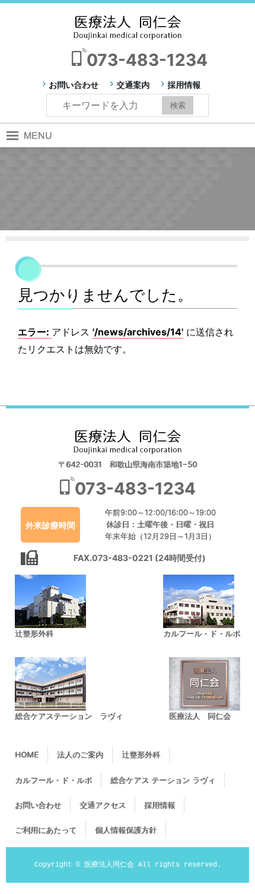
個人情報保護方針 (126, 830)
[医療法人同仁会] (127, 27)
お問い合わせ (73, 85)
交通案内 (132, 85)
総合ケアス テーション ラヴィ (162, 780)
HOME (27, 754)
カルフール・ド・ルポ (53, 780)
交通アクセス (102, 805)
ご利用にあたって (45, 830)
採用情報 (183, 85)
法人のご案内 (80, 754)
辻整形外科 (141, 754)
